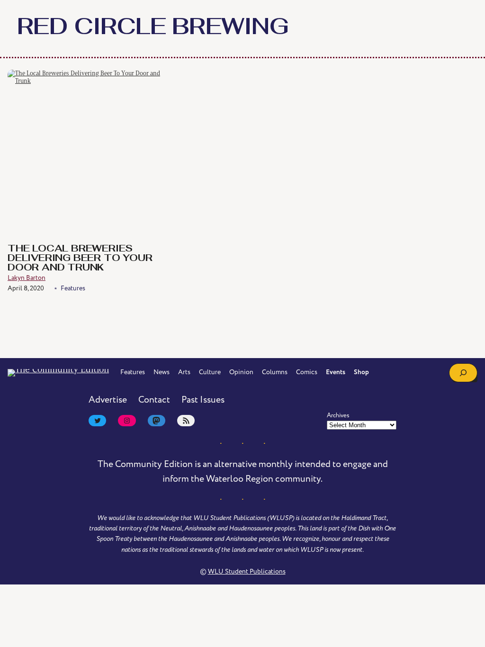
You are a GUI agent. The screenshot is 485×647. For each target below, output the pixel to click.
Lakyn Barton (26, 277)
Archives (338, 415)
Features (73, 288)
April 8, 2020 (26, 288)
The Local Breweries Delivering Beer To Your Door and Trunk (80, 258)
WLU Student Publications (247, 571)
